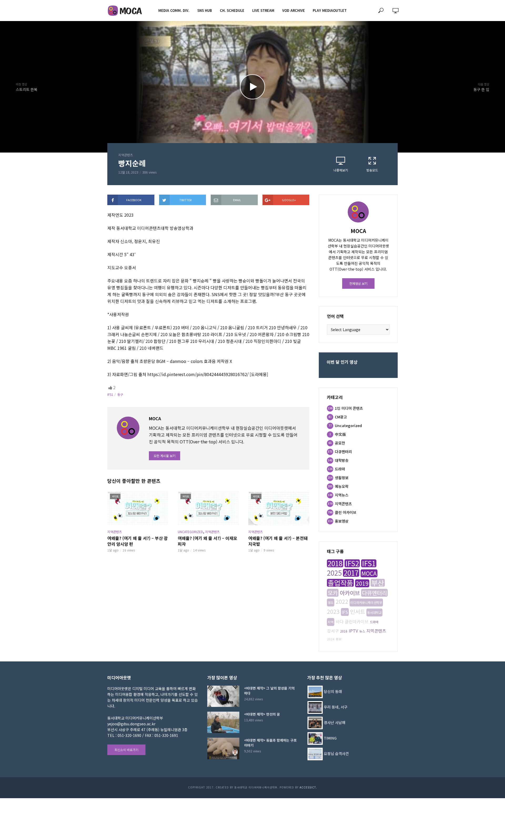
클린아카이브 (356, 621)
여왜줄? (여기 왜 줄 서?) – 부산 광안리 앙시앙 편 (137, 541)
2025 (334, 573)
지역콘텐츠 (125, 155)
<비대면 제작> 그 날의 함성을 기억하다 (269, 691)
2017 (351, 573)
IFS (345, 612)
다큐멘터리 (374, 593)
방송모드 (372, 170)
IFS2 (352, 563)
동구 (120, 394)
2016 (343, 631)
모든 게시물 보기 (164, 455)
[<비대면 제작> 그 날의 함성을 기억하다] (223, 696)
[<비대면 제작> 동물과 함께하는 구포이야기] (223, 748)
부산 (377, 583)
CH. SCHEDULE (232, 10)
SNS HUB (204, 10)
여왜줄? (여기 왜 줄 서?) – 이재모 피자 (207, 541)
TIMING (330, 738)
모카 (333, 593)
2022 (342, 601)
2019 (362, 583)
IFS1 (110, 394)
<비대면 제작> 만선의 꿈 (262, 714)
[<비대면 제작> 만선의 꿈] (223, 722)
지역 (331, 622)
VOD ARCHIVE (293, 10)
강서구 (333, 630)
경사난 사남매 (334, 722)
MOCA (369, 573)
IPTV (353, 630)
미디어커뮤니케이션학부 (366, 602)
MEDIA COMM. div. (173, 10)
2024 (330, 639)
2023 (333, 611)
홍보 (338, 639)
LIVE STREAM (263, 10)
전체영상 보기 (358, 283)
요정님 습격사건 (336, 753)
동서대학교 (374, 612)
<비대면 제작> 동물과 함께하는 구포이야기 (270, 743)
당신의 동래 (333, 691)
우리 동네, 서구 (335, 707)
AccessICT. (308, 787)
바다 (340, 621)
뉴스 (362, 631)
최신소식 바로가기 (126, 749)
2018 (335, 563)
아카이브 (350, 593)
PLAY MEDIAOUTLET (330, 10)
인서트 (357, 611)
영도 (331, 602)
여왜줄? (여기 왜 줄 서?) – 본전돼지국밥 (278, 541)
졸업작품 (340, 583)
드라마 (374, 622)
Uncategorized (190, 531)
